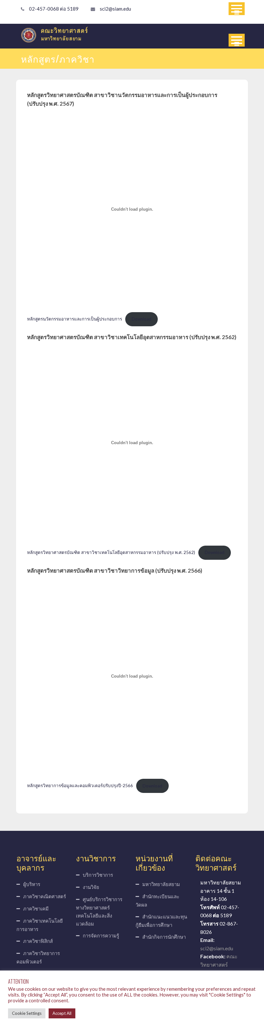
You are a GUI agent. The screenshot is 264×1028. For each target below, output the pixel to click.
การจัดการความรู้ (101, 935)
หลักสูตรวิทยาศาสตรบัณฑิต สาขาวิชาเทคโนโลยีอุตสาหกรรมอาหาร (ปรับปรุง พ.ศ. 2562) (111, 552)
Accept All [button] (61, 1013)
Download (141, 318)
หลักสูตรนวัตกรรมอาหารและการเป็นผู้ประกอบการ (74, 318)
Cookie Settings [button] (27, 1013)
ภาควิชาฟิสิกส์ (38, 941)
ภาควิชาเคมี (36, 908)
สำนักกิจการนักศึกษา (164, 937)
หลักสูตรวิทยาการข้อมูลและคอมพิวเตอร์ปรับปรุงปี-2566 (80, 785)
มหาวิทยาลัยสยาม (161, 884)
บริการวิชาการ (98, 875)
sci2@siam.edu (115, 9)
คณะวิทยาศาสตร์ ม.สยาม (219, 964)
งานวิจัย (91, 887)
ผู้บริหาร (31, 884)
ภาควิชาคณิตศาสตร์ (44, 896)
